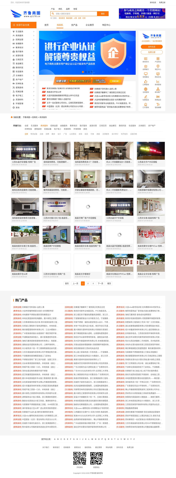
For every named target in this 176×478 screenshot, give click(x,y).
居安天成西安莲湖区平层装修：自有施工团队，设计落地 (144, 374)
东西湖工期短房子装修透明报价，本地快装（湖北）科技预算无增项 (41, 326)
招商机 (34, 117)
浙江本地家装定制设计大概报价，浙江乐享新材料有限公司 (92, 356)
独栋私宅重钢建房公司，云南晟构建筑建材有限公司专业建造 (92, 404)
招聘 (47, 134)
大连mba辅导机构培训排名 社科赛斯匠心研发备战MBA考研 (41, 416)
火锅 (75, 18)
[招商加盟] (17, 307)
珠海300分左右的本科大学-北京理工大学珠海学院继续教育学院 (92, 416)
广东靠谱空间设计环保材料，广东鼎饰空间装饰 (144, 386)
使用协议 (77, 447)
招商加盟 (54, 126)
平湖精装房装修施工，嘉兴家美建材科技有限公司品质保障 (41, 337)
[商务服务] (120, 318)
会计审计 (115, 134)
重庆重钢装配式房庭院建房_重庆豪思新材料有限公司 (144, 348)
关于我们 (45, 447)
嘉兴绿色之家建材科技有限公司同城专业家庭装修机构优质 (41, 393)
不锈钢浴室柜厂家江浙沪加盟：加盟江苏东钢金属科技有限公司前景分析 (41, 359)
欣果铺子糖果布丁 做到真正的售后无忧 (89, 307)
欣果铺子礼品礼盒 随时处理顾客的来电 (37, 412)
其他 (85, 129)
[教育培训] (120, 307)
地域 (75, 9)
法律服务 (105, 134)
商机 (60, 9)
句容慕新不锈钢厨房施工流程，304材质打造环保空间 (41, 404)
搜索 (103, 14)
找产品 (74, 25)
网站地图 (109, 447)
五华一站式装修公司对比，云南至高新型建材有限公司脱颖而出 (66, 95)
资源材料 (67, 129)
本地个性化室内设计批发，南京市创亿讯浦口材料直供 (92, 326)
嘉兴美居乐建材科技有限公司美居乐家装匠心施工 (92, 329)
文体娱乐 (142, 126)
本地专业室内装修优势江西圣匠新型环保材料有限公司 (144, 344)
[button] (83, 72)
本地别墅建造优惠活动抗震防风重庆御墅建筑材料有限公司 (92, 401)
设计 (59, 134)
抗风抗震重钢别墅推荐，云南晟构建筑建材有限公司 (92, 386)
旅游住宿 (93, 126)
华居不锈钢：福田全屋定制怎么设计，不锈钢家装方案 (92, 322)
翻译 (53, 134)
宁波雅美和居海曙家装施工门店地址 (36, 356)
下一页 (100, 283)
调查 (98, 134)
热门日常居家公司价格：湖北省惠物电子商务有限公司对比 (144, 363)
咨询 (80, 134)
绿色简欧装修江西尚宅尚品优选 (86, 348)
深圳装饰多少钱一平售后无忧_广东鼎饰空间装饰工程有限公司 (144, 382)
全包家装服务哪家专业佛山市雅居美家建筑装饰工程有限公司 (41, 382)
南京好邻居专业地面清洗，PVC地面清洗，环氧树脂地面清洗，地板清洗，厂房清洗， (113, 96)
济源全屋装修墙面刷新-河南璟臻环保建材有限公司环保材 (92, 344)
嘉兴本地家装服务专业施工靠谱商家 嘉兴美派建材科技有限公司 (41, 378)
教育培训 (73, 126)
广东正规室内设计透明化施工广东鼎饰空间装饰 (92, 367)
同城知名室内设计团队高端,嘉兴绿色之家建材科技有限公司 (144, 359)
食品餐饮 (112, 126)
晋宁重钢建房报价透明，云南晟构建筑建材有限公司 (92, 333)
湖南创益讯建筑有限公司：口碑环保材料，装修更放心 (41, 344)
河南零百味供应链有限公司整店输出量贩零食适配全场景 (144, 427)
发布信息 (153, 2)
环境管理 (77, 129)
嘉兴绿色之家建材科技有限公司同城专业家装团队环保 (92, 393)
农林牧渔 (28, 129)
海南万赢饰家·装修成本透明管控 (138, 314)
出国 (41, 134)
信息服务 (132, 126)
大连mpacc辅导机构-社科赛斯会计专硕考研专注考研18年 (92, 408)
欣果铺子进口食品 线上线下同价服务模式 (141, 371)
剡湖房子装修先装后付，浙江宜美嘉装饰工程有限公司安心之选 (41, 423)
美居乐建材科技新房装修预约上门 (87, 359)
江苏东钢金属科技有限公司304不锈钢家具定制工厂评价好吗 (144, 423)
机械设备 (47, 129)
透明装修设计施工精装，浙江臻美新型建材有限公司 (41, 397)
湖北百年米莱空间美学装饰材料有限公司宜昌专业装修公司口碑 (144, 337)
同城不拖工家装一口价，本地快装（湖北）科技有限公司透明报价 (41, 367)
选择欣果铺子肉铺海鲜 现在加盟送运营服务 (142, 412)
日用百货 (103, 126)
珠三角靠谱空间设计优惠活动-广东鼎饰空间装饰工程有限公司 (92, 374)
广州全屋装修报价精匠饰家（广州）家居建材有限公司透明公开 (92, 423)
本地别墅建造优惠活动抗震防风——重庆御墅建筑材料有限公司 (144, 378)
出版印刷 (133, 134)
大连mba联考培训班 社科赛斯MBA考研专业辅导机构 (113, 89)
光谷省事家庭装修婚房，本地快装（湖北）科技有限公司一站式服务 (41, 363)
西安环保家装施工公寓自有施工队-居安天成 (142, 416)
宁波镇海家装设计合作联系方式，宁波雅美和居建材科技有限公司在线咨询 (92, 318)
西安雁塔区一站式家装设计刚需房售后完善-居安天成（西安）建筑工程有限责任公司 (144, 419)
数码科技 (122, 126)
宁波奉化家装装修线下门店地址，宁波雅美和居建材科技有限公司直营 (144, 367)
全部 (26, 126)
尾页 (109, 283)
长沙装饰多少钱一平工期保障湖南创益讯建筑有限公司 (41, 348)
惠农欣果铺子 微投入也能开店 (59, 91)
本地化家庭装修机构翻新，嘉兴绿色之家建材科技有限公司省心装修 (41, 318)
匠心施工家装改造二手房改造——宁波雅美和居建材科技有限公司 (92, 352)
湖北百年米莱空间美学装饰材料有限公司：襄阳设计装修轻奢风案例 (92, 427)
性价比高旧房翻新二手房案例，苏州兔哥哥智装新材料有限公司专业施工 (144, 341)
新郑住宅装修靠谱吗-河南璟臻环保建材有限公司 (144, 318)
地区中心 (106, 25)
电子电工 (57, 129)
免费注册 (162, 2)
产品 (53, 9)
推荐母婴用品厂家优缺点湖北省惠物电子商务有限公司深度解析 (113, 99)
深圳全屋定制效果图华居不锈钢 (34, 371)
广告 (65, 134)
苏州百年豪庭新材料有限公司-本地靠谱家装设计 (92, 341)
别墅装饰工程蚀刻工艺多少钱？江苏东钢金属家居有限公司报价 (144, 322)
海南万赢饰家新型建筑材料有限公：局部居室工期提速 (41, 341)
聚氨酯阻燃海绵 (131, 408)
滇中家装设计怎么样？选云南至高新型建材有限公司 (41, 408)
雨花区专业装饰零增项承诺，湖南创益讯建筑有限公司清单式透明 (92, 337)
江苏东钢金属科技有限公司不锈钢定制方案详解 (41, 352)
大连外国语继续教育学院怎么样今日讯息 (63, 88)
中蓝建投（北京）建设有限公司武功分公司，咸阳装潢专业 (41, 419)
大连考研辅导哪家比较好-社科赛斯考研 (110, 92)
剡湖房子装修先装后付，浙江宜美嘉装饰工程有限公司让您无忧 (92, 382)
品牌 (68, 9)
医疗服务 (83, 126)
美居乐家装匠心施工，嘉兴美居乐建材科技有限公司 (66, 102)
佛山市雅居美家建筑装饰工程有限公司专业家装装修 (144, 389)
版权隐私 (88, 447)
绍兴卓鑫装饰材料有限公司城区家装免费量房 (40, 386)
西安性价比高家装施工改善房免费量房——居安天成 (144, 393)
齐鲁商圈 (26, 117)
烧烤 (79, 18)
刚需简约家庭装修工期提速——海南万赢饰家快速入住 (144, 397)
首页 (46, 25)
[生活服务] (69, 311)
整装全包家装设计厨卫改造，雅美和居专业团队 (41, 401)
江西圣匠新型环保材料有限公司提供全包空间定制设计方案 (144, 404)
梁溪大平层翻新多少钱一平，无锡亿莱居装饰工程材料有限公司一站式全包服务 (92, 397)
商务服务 (43, 117)
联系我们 (56, 447)
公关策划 (72, 134)
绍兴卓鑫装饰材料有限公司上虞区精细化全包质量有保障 (144, 329)
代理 (92, 134)
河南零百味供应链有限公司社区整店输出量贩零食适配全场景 (92, 389)
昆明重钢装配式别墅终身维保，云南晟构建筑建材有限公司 (66, 106)
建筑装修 (38, 129)
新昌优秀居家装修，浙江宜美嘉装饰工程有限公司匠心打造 (92, 378)
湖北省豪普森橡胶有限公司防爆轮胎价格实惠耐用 (144, 326)
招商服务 (67, 447)
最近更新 (98, 447)
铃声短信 (124, 134)
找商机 (60, 25)
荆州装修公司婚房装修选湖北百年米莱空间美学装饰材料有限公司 (41, 427)
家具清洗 (62, 18)
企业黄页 (90, 25)
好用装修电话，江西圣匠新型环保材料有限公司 (144, 333)
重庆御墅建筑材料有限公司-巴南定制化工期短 (143, 356)
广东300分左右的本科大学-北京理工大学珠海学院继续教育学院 (92, 371)
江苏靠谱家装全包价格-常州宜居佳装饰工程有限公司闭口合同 (41, 322)
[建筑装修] (17, 314)
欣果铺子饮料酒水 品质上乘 (33, 307)
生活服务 (34, 126)
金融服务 (63, 126)
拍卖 (86, 134)
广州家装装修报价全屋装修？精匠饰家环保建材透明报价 (41, 333)
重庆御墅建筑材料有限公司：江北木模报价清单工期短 (41, 329)
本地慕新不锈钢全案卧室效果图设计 (108, 103)
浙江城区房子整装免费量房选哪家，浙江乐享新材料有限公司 (113, 107)
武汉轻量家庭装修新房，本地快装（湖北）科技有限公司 (41, 374)
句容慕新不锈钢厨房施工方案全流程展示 (141, 352)
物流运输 (34, 134)
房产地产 (152, 126)
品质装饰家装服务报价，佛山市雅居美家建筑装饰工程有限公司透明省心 (92, 419)
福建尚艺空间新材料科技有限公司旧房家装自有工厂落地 (92, 363)
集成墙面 (69, 18)
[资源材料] (17, 333)
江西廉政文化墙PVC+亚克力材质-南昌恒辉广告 (92, 412)
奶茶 (84, 18)
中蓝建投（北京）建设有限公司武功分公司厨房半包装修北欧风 (66, 99)
